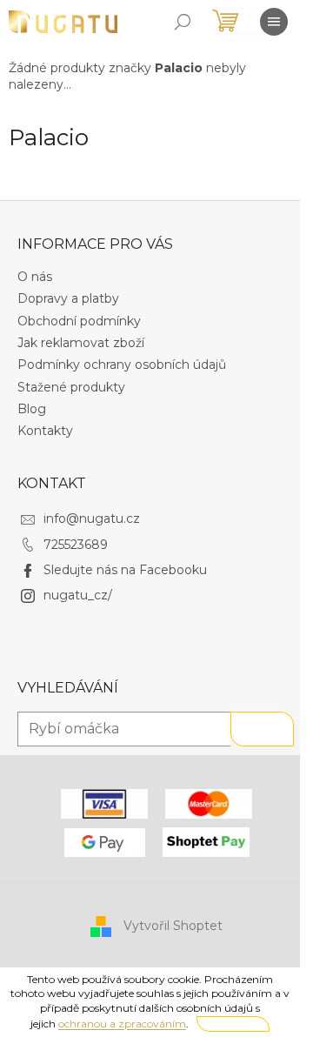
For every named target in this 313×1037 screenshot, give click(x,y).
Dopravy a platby (68, 298)
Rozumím (233, 1023)
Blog (31, 409)
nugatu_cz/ (77, 595)
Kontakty (45, 430)
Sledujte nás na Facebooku (125, 570)
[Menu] (273, 21)
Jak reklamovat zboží (80, 343)
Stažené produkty (71, 387)
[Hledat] (182, 21)
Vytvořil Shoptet (173, 925)
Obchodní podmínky (79, 321)
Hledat (262, 729)
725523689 (75, 544)
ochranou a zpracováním (122, 1023)
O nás (34, 276)
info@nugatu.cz (91, 518)
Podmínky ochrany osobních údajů (121, 364)
